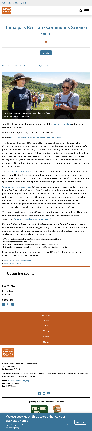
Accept (79, 422)
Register (46, 53)
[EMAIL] (12, 304)
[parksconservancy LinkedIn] (53, 393)
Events (11, 66)
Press (46, 326)
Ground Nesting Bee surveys (16, 186)
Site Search (80, 10)
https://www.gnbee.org (13, 263)
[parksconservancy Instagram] (44, 393)
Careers (46, 320)
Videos (46, 331)
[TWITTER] (8, 304)
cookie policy (14, 427)
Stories (46, 342)
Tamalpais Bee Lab (61, 124)
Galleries (46, 336)
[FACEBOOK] (3, 304)
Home (4, 66)
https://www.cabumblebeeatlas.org (18, 260)
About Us (46, 315)
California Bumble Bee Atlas (21, 171)
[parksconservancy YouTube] (48, 393)
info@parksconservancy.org (18, 380)
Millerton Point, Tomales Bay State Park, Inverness (35, 137)
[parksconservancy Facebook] (39, 393)
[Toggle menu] (86, 10)
